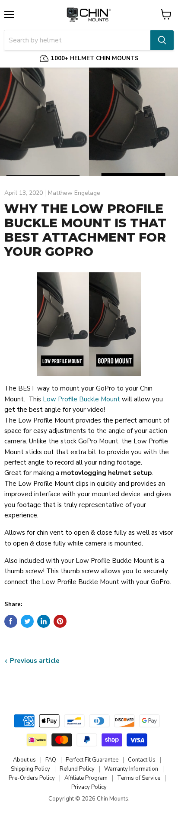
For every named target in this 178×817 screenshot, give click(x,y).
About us (24, 760)
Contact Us (142, 760)
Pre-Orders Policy (32, 778)
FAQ (50, 760)
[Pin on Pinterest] (60, 621)
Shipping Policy (30, 769)
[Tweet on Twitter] (27, 621)
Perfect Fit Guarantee (92, 760)
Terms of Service (138, 778)
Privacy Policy (89, 787)
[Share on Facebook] (10, 621)
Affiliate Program (86, 778)
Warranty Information (131, 769)
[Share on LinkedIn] (43, 621)
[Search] (162, 40)
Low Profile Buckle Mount (82, 399)
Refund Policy (77, 769)
